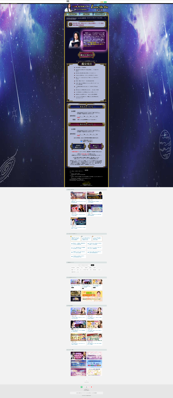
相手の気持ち (73, 267)
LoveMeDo (99, 269)
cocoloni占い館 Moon (86, 390)
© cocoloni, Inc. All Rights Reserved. (86, 395)
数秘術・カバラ (73, 269)
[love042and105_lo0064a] (78, 146)
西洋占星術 (94, 269)
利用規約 (78, 164)
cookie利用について (86, 389)
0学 (80, 269)
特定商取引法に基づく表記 (86, 183)
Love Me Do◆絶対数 (82, 17)
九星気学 (94, 267)
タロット (82, 267)
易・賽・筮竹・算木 (85, 269)
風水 (77, 269)
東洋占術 (78, 267)
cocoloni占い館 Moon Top (71, 17)
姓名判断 (86, 267)
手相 (90, 269)
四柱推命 (90, 267)
